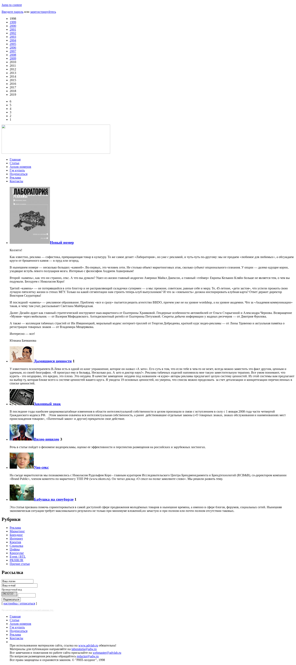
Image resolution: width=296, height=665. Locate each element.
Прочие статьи (20, 564)
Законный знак (47, 404)
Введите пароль (12, 11)
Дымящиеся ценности (53, 361)
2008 (13, 54)
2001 (13, 29)
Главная (15, 159)
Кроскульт (17, 553)
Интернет (16, 538)
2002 (13, 33)
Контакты (16, 181)
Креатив (15, 542)
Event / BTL (18, 556)
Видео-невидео (46, 439)
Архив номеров (20, 166)
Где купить (17, 170)
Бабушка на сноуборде (53, 499)
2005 (13, 44)
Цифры (15, 549)
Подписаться (18, 174)
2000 (13, 26)
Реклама (15, 177)
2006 (13, 47)
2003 (13, 36)
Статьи (14, 163)
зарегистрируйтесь (43, 11)
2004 (13, 40)
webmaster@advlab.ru (107, 652)
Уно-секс (41, 467)
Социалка (16, 545)
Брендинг (16, 535)
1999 (13, 22)
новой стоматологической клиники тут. (35, 610)
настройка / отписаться (19, 603)
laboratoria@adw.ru (84, 649)
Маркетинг (17, 531)
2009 (13, 58)
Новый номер (62, 242)
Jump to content (12, 5)
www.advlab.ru (88, 645)
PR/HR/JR (16, 560)
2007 (13, 51)
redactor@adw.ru (88, 656)
